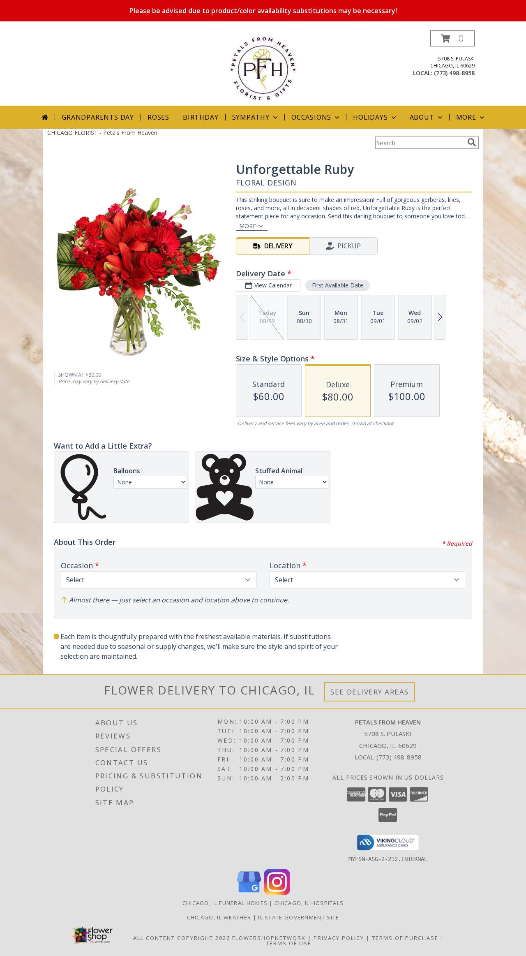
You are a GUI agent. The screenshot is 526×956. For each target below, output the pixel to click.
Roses (158, 117)
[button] (452, 38)
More (466, 117)
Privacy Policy (339, 938)
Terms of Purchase (405, 938)
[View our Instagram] (277, 893)
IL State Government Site (298, 917)
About (422, 117)
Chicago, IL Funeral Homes (225, 903)
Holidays (370, 117)
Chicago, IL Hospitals (309, 903)
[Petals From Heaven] (263, 68)
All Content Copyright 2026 (181, 938)
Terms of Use (288, 943)
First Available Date (337, 285)
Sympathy (251, 117)
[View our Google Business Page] (249, 893)
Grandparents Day (98, 117)
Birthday (200, 117)
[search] (471, 142)
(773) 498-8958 (454, 73)
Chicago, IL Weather (219, 917)
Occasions (311, 117)
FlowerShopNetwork (269, 938)
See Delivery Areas (369, 692)
